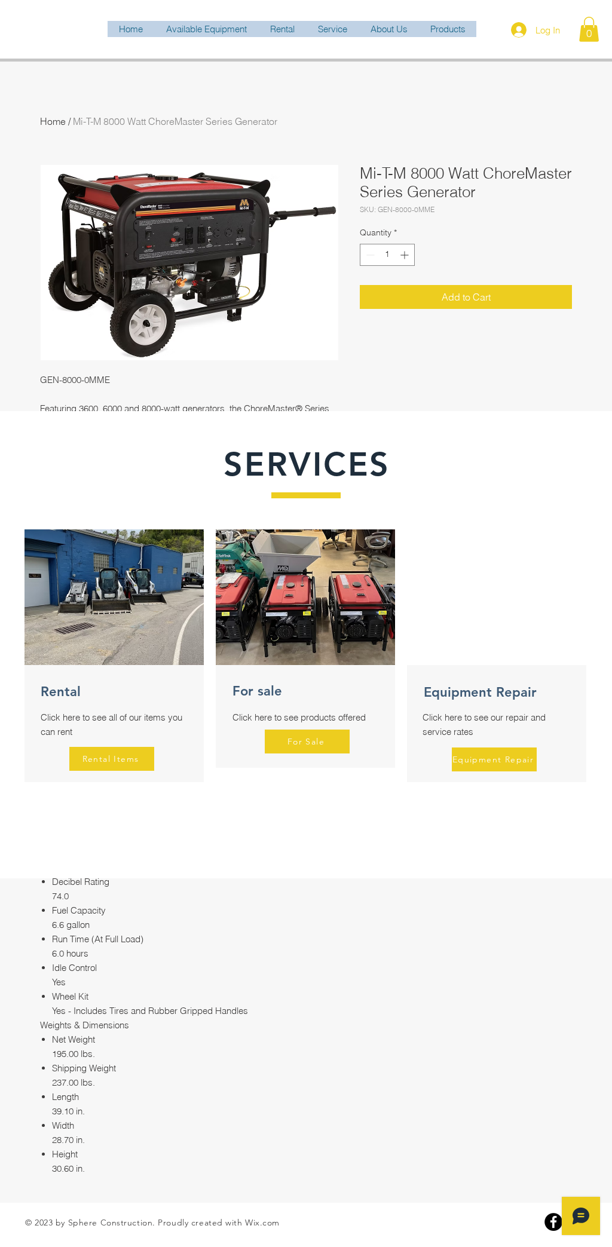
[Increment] (405, 254)
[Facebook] (553, 1222)
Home (53, 121)
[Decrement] (369, 254)
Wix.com (262, 1222)
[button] (589, 29)
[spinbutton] (387, 254)
